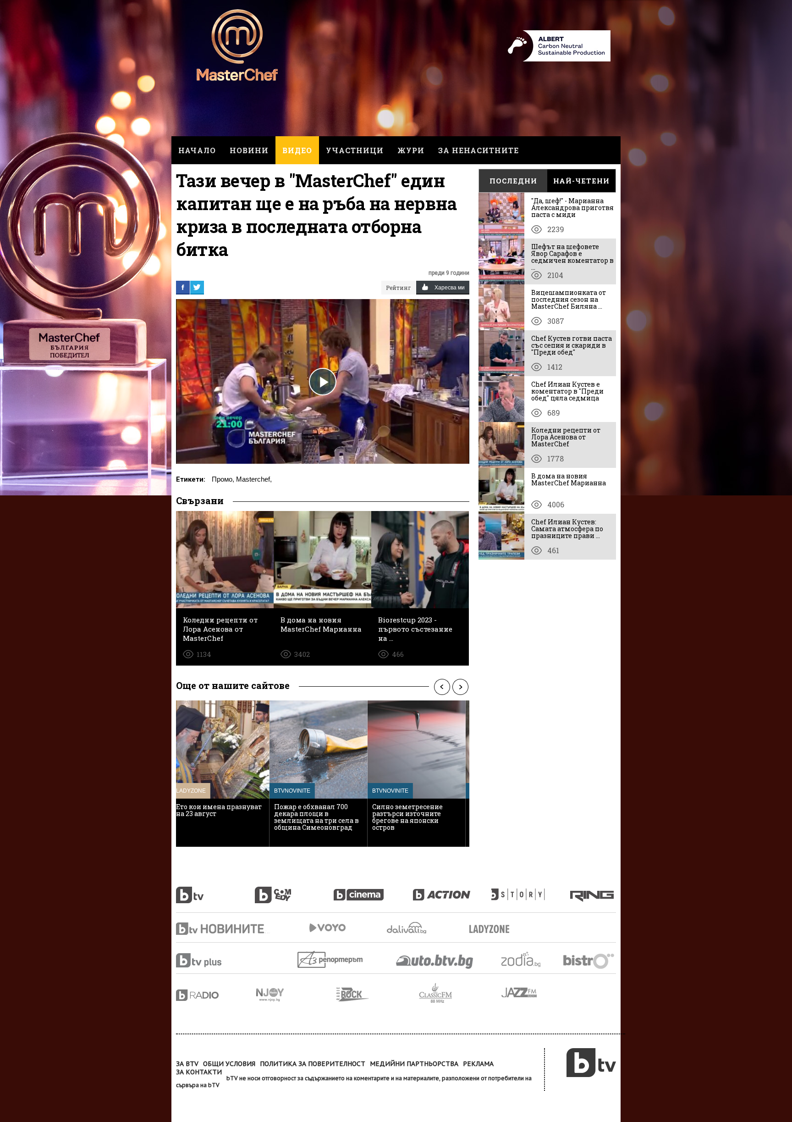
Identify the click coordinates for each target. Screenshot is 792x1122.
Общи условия (229, 1064)
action (451, 890)
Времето (407, 927)
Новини (249, 150)
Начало (197, 150)
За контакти (199, 1072)
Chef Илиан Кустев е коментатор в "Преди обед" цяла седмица (567, 391)
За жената (492, 929)
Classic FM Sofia (460, 993)
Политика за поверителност (312, 1064)
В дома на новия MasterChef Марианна (568, 479)
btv (215, 890)
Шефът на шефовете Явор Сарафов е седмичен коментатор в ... (572, 257)
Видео (297, 150)
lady (530, 890)
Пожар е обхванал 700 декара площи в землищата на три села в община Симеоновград (223, 817)
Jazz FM (519, 992)
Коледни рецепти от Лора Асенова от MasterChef (565, 437)
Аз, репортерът (330, 959)
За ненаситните (478, 150)
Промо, (223, 479)
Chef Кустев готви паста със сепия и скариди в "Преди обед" (571, 345)
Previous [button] (442, 687)
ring (593, 890)
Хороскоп (528, 959)
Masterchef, (254, 479)
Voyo (327, 927)
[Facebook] (183, 287)
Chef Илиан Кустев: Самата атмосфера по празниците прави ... (567, 528)
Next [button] (460, 687)
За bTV (187, 1064)
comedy (294, 890)
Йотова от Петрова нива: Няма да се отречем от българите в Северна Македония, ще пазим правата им (418, 820)
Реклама (478, 1064)
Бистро (589, 961)
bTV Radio (216, 995)
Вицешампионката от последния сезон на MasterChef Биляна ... (568, 299)
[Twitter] (197, 287)
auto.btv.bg (435, 961)
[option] (225, 773)
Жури (410, 150)
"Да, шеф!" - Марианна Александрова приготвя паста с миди (572, 207)
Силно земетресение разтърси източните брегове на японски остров (314, 817)
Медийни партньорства (414, 1064)
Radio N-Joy (296, 994)
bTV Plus (216, 960)
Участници (355, 150)
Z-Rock (377, 994)
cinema (373, 890)
